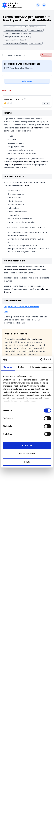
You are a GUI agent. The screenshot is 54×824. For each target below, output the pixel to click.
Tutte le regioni (36, 43)
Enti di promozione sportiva (21, 33)
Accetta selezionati (27, 453)
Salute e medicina (36, 30)
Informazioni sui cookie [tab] (40, 367)
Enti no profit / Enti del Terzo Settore (17, 37)
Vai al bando (27, 81)
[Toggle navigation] (49, 5)
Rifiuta (27, 462)
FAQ (6, 312)
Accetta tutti (27, 445)
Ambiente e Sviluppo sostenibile (16, 27)
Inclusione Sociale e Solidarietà (15, 30)
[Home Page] (12, 5)
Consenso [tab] (7, 367)
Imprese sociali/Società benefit (15, 40)
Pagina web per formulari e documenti (21, 306)
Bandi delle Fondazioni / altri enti (16, 43)
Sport (6, 33)
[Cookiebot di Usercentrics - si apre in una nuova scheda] (40, 360)
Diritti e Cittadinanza (37, 27)
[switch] (47, 418)
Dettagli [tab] (21, 367)
